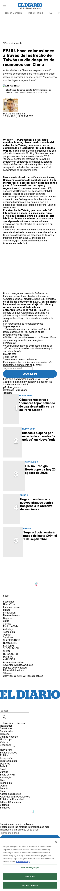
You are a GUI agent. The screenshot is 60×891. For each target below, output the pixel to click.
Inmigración (9, 612)
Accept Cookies (30, 885)
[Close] (56, 842)
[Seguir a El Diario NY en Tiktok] (37, 582)
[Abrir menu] (4, 6)
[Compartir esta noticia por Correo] (29, 119)
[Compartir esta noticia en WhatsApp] (7, 119)
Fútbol (3, 766)
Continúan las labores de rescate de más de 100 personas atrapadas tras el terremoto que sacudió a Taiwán (27, 348)
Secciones (5, 745)
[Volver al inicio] (30, 688)
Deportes (8, 618)
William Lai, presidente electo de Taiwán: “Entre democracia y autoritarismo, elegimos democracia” (29, 340)
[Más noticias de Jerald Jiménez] (10, 98)
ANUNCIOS (9, 659)
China (6, 356)
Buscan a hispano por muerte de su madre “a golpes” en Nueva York (38, 436)
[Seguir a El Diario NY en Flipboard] (51, 582)
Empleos (5, 734)
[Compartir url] (6, 135)
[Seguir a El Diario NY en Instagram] (22, 582)
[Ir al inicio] (30, 568)
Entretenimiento (11, 615)
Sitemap (7, 673)
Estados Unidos (11, 607)
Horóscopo (6, 739)
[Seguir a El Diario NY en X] (14, 582)
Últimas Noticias (9, 736)
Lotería (4, 788)
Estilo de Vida (10, 626)
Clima (3, 791)
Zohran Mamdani (13, 13)
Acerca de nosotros (13, 662)
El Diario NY (8, 43)
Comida (7, 623)
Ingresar (21, 723)
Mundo (19, 43)
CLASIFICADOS (11, 640)
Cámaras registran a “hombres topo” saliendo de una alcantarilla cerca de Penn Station (37, 405)
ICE (50, 13)
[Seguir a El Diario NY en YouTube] (29, 582)
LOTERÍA (8, 656)
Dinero (27, 528)
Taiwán (13, 356)
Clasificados (6, 731)
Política (4, 755)
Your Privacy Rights (30, 868)
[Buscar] (4, 717)
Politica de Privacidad (15, 667)
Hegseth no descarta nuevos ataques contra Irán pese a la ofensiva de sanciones (36, 504)
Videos (4, 742)
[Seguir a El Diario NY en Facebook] (7, 582)
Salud (6, 620)
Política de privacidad (23, 381)
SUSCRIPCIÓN (11, 648)
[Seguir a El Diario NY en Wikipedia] (7, 588)
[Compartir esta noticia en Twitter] (22, 119)
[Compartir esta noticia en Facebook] (14, 119)
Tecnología (9, 631)
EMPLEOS (8, 645)
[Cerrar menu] (3, 705)
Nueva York (25, 396)
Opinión (7, 634)
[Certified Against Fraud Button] (14, 678)
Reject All (30, 876)
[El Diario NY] (30, 6)
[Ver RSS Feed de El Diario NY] (21, 588)
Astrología (31, 462)
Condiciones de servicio (16, 384)
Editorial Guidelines (13, 670)
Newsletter (6, 725)
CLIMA (6, 651)
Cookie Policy (23, 861)
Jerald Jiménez (16, 113)
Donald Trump (35, 13)
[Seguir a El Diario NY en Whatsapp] (14, 588)
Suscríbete (8, 723)
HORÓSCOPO (10, 653)
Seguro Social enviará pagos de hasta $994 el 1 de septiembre (40, 536)
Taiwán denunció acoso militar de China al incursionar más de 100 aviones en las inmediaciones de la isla (26, 332)
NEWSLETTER (10, 642)
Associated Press (34, 323)
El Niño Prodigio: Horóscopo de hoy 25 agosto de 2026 (40, 469)
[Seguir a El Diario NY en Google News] (44, 582)
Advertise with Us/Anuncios (18, 664)
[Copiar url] (10, 128)
